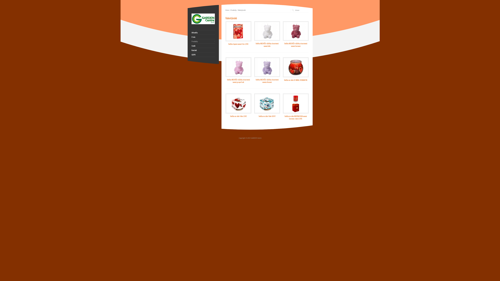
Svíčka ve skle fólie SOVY (267, 116)
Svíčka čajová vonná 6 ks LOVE (238, 44)
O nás (193, 37)
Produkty (233, 10)
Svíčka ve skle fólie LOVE (238, 116)
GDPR (193, 55)
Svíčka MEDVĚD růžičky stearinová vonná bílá (267, 44)
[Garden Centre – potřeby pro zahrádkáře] (203, 24)
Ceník (193, 46)
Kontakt (194, 50)
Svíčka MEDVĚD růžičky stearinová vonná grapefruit (238, 81)
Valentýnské (242, 10)
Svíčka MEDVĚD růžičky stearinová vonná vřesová (267, 81)
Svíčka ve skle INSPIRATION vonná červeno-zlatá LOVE (296, 117)
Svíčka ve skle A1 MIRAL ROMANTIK (295, 80)
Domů (227, 10)
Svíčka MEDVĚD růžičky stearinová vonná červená (295, 44)
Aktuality (195, 32)
